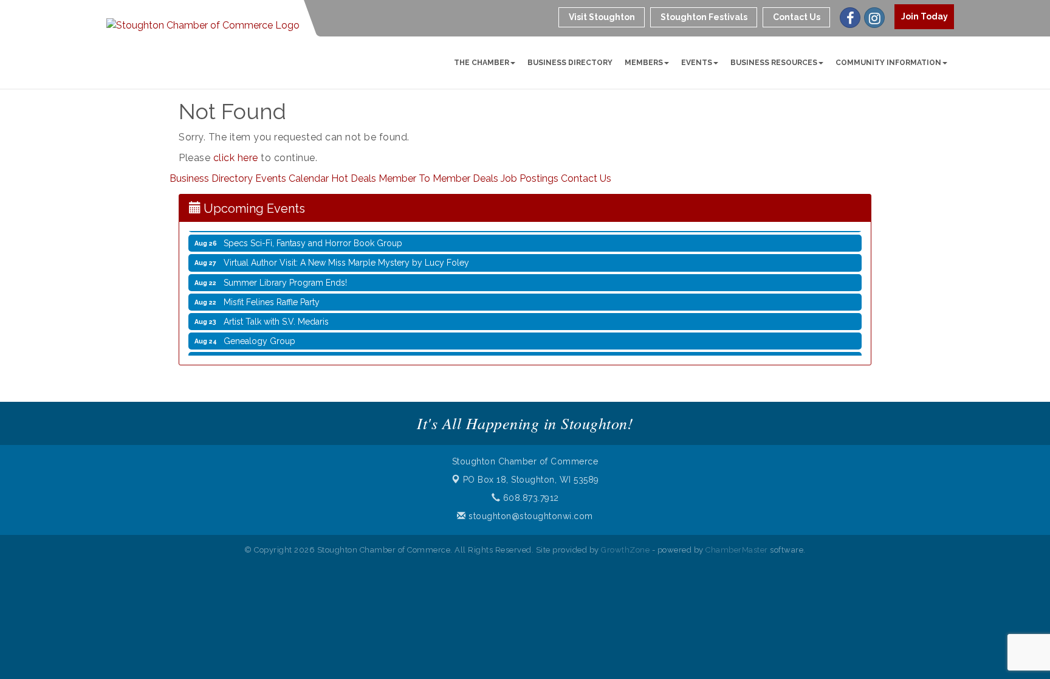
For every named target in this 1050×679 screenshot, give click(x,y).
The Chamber (481, 62)
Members (644, 62)
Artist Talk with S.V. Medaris (276, 316)
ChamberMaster (736, 549)
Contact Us (586, 178)
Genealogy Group (259, 335)
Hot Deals (353, 178)
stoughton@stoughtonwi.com (529, 516)
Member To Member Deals (438, 178)
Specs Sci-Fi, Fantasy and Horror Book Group (313, 238)
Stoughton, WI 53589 (531, 479)
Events (696, 62)
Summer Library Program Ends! (285, 277)
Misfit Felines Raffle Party (272, 297)
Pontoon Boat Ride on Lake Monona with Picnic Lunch (330, 355)
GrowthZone (625, 549)
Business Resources (773, 62)
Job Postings (529, 178)
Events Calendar (292, 178)
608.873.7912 (529, 498)
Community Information (888, 62)
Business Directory (569, 62)
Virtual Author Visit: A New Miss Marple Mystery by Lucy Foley (346, 257)
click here (235, 158)
